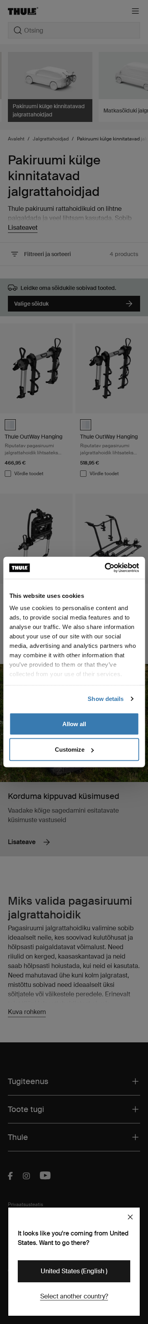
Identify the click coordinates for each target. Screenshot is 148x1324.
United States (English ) (74, 1271)
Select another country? (74, 1296)
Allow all (74, 723)
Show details (106, 698)
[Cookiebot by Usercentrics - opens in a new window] (105, 568)
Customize (69, 749)
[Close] (130, 1217)
